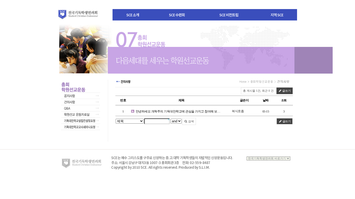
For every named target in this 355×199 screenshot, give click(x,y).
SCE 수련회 (177, 14)
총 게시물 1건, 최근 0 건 (258, 90)
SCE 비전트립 (228, 14)
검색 (190, 121)
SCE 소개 (132, 14)
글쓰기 (286, 90)
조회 (284, 100)
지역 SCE (277, 14)
